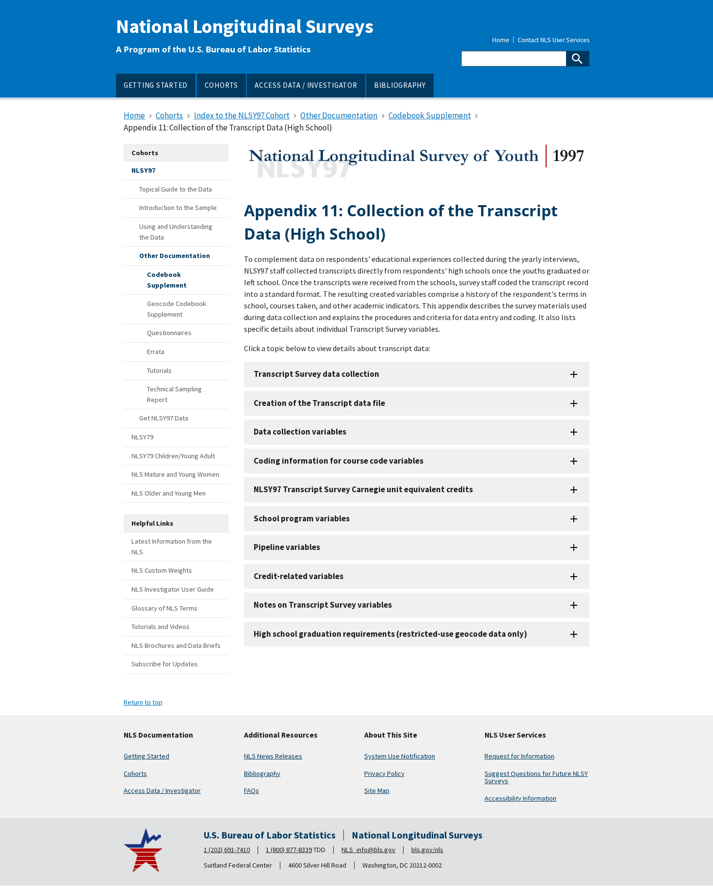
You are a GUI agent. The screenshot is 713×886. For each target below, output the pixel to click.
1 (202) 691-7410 (227, 849)
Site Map (376, 790)
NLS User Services (515, 735)
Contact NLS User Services (553, 40)
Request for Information (519, 756)
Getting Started (146, 756)
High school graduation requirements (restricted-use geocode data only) (390, 633)
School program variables (302, 518)
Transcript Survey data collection (316, 374)
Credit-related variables (298, 576)
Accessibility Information (520, 798)
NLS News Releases (273, 756)
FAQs (251, 790)
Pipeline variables (287, 547)
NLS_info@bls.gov (368, 849)
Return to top (143, 702)
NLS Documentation (158, 735)
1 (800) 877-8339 (289, 849)
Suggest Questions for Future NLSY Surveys (536, 777)
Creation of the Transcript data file (319, 403)
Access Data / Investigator (162, 790)
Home (500, 40)
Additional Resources (281, 735)
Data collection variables (300, 431)
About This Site (390, 735)
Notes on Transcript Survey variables (323, 604)
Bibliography (262, 773)
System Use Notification (399, 756)
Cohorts (135, 773)
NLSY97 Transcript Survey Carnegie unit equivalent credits (363, 489)
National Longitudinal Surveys (244, 26)
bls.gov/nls (427, 849)
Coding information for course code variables (338, 460)
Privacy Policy (384, 773)
